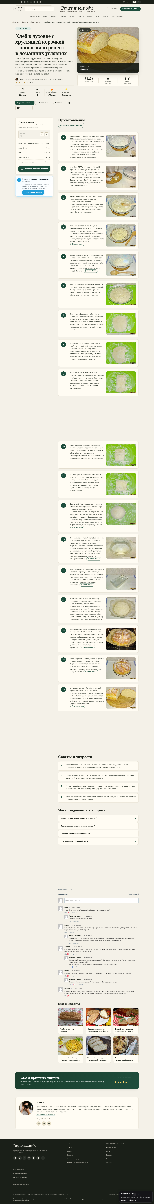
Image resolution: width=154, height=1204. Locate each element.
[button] (108, 50)
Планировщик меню (20, 1173)
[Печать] (69, 103)
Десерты (81, 16)
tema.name (64, 1194)
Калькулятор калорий (20, 1177)
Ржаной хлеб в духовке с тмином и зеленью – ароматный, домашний (124, 1031)
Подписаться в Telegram (33, 192)
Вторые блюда (34, 16)
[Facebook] (40, 2)
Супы (45, 16)
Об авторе (126, 2)
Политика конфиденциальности (77, 1162)
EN (138, 2)
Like (65, 913)
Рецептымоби (24, 1145)
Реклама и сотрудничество (76, 1159)
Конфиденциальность (115, 1194)
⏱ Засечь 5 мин (90, 271)
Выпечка (53, 16)
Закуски (105, 16)
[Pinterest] (28, 2)
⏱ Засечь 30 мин (94, 559)
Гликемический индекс (21, 1184)
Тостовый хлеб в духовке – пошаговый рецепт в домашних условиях (97, 1060)
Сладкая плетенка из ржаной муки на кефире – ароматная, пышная (97, 1031)
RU (134, 2)
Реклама (111, 2)
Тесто (97, 16)
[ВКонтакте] (34, 2)
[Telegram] (21, 2)
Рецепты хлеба (23, 28)
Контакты (119, 2)
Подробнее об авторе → (45, 1114)
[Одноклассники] (37, 2)
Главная (69, 1147)
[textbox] (101, 900)
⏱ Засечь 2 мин (77, 244)
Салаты (71, 16)
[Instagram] (25, 2)
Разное (89, 16)
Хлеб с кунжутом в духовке (67, 1030)
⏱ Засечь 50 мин (87, 647)
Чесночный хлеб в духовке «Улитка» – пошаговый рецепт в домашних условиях (70, 1061)
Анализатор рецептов (20, 1181)
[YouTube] (31, 2)
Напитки (63, 16)
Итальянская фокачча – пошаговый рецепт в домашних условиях (124, 1060)
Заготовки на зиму (118, 16)
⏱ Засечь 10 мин (78, 706)
